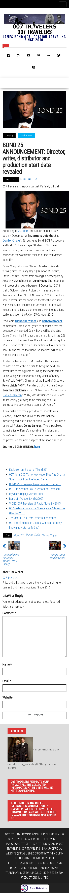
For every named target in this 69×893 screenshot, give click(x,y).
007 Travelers (34, 32)
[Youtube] (34, 67)
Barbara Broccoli (52, 321)
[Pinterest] (39, 55)
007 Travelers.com (26, 834)
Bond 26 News (26, 135)
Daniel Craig (11, 240)
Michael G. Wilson (26, 321)
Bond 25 (19, 535)
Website (8, 697)
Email (7, 681)
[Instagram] (19, 55)
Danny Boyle (49, 535)
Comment (9, 613)
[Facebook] (9, 55)
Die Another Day (12, 395)
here (37, 446)
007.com (23, 231)
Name (7, 664)
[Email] (29, 55)
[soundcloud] (50, 55)
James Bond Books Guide (57, 556)
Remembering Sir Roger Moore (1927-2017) (11, 559)
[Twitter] (60, 55)
